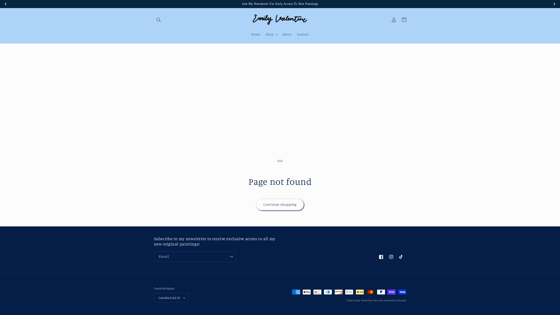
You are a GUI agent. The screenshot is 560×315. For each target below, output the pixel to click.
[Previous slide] (5, 4)
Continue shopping (280, 204)
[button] (159, 20)
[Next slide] (554, 4)
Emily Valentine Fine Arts (368, 300)
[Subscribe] (231, 256)
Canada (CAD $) (169, 297)
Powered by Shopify (395, 300)
